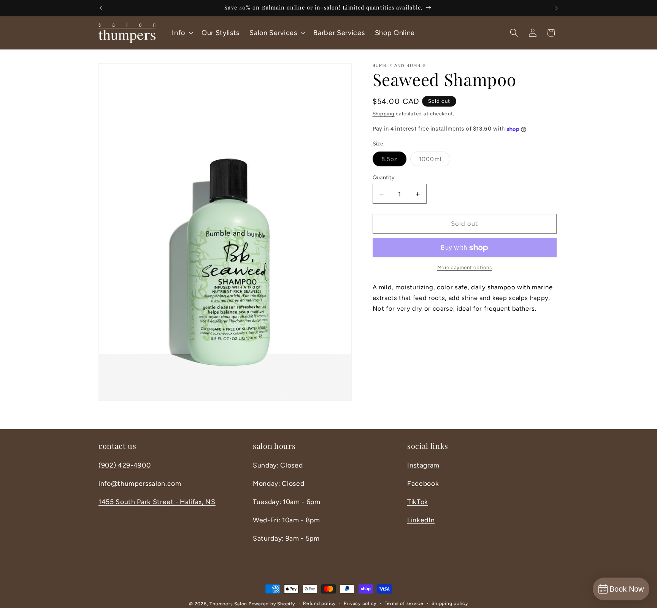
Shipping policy (450, 603)
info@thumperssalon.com (139, 483)
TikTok (417, 502)
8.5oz (394, 161)
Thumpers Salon (228, 603)
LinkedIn (421, 520)
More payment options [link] (464, 268)
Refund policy (319, 603)
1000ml (434, 161)
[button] (182, 32)
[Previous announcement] (100, 8)
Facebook (423, 483)
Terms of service (404, 603)
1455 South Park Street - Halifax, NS (157, 502)
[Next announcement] (556, 8)
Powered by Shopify (272, 603)
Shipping (384, 113)
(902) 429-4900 (124, 465)
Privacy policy (360, 603)
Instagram (423, 465)
